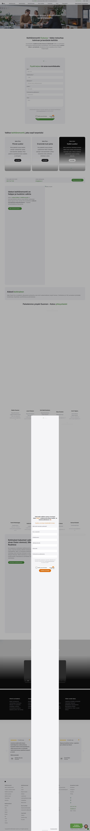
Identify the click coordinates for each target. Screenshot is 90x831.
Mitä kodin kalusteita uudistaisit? (40, 526)
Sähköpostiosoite (36, 543)
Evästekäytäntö (53, 828)
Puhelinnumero (36, 537)
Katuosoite (35, 548)
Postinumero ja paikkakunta (39, 554)
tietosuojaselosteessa (50, 561)
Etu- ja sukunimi (36, 531)
